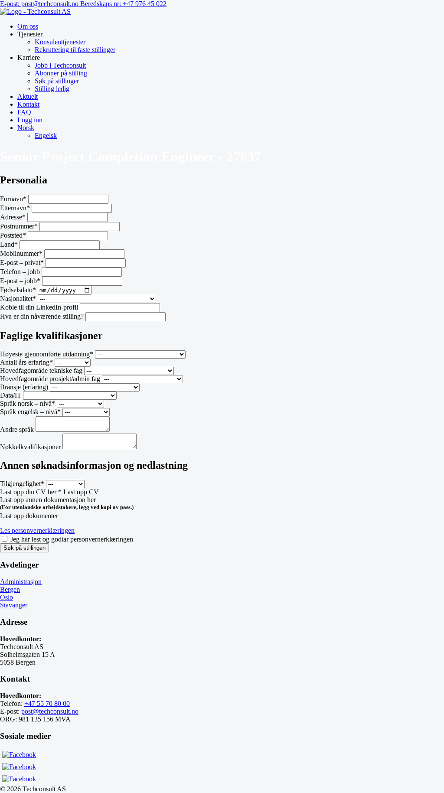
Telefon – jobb (20, 271)
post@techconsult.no (49, 711)
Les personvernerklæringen (37, 530)
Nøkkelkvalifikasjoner (31, 446)
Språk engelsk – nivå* (30, 411)
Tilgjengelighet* (22, 483)
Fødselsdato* (18, 290)
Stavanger (13, 605)
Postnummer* (19, 226)
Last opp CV (81, 492)
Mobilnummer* (21, 253)
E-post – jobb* (20, 280)
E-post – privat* (22, 262)
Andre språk (17, 429)
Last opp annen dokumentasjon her (48, 499)
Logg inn (29, 120)
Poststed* (13, 235)
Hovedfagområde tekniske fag (41, 370)
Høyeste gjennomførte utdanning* (46, 354)
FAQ (24, 112)
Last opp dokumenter (29, 515)
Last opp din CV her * (31, 492)
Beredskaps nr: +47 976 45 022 (123, 3)
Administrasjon (21, 581)
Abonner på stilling (61, 73)
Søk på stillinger (57, 81)
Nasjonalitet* (18, 298)
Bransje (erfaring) (24, 387)
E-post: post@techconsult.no (40, 3)
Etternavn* (15, 208)
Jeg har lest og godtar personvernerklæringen (71, 539)
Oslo (6, 597)
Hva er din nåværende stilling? (42, 316)
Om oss (27, 26)
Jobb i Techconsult (60, 65)
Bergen (10, 589)
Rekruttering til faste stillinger (75, 49)
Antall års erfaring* (26, 362)
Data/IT (10, 395)
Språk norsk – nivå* (27, 403)
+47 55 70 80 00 (47, 703)
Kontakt (28, 104)
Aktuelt (27, 96)
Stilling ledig (52, 88)
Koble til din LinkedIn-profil (39, 307)
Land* (9, 244)
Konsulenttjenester (60, 42)
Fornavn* (13, 198)
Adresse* (13, 217)
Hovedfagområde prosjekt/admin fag (50, 378)
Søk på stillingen (24, 548)
